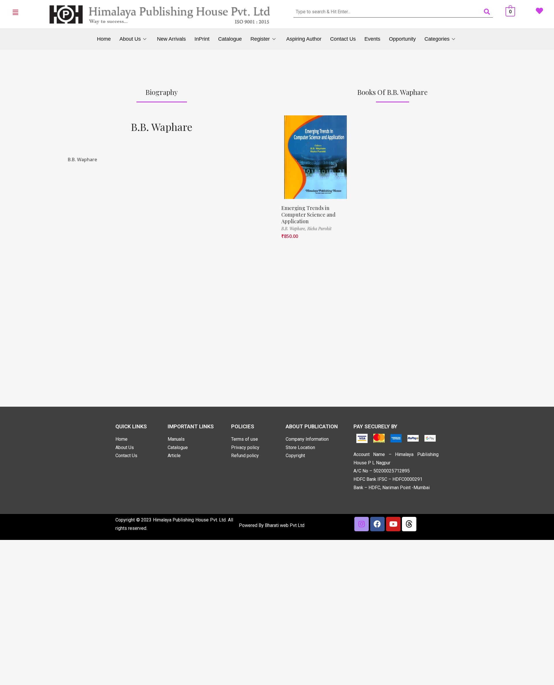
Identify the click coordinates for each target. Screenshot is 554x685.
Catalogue (230, 39)
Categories (437, 39)
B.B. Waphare (161, 127)
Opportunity (402, 39)
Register (260, 39)
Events (372, 39)
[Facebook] (377, 524)
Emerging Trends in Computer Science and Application (308, 214)
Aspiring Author (303, 39)
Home (104, 39)
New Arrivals (171, 39)
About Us (130, 39)
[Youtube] (393, 524)
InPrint (201, 39)
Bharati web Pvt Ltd (284, 525)
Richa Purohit (319, 228)
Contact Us (343, 39)
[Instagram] (361, 524)
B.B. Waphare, (294, 228)
